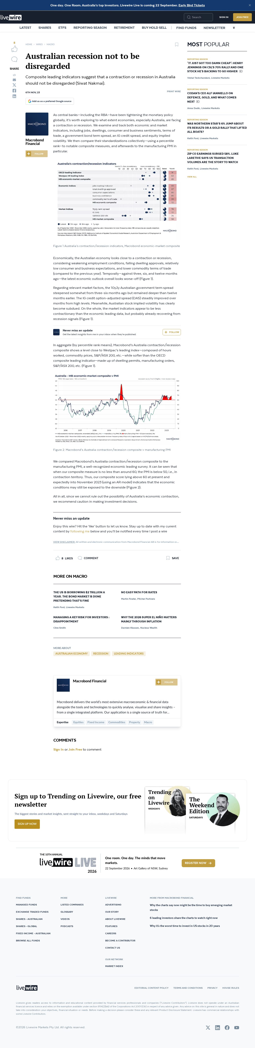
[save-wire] (177, 46)
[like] (14, 48)
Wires (39, 44)
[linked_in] (14, 96)
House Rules (230, 987)
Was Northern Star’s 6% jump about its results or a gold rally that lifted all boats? (217, 128)
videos (65, 918)
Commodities (116, 722)
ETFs (62, 28)
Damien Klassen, (130, 627)
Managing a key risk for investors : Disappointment (81, 619)
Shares (44, 28)
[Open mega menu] (234, 28)
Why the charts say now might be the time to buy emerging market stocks (191, 907)
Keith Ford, (59, 607)
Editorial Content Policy (151, 987)
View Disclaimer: (64, 541)
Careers (110, 933)
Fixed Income (95, 722)
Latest (25, 28)
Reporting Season (90, 28)
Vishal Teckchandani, (198, 77)
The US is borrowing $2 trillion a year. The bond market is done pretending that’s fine (79, 596)
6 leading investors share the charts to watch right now (184, 917)
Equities (78, 722)
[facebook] (14, 90)
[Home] (11, 17)
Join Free (242, 17)
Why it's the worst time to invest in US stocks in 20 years (185, 925)
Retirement (124, 28)
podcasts (67, 926)
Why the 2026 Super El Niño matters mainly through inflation (149, 619)
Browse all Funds (28, 940)
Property (134, 722)
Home (29, 44)
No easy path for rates (139, 592)
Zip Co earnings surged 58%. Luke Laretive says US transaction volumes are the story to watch (213, 158)
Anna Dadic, (194, 108)
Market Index (114, 966)
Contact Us (112, 947)
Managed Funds (26, 904)
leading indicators (129, 653)
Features (111, 926)
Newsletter (214, 28)
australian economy (71, 653)
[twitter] (14, 85)
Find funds (186, 28)
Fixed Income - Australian (33, 933)
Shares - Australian (29, 918)
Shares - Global (26, 926)
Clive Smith (59, 627)
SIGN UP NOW (27, 824)
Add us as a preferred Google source (51, 101)
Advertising (113, 904)
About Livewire (115, 918)
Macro (51, 44)
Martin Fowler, (128, 598)
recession (100, 653)
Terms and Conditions (188, 987)
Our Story (112, 911)
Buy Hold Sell (154, 28)
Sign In (223, 17)
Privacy (212, 987)
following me (80, 531)
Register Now (195, 863)
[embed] (14, 75)
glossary (67, 911)
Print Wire (174, 91)
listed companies (72, 904)
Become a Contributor (120, 940)
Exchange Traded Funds (32, 911)
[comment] (14, 59)
